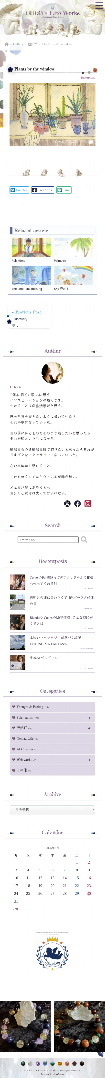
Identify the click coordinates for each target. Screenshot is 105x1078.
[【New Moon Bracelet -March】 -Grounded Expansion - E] (25, 1026)
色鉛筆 (33, 44)
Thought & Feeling (33, 706)
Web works (27, 759)
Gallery (18, 44)
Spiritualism (28, 717)
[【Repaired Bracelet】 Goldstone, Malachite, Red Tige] (79, 1026)
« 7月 (15, 909)
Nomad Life (27, 738)
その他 (24, 770)
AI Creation (27, 749)
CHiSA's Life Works (53, 13)
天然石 (24, 727)
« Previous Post (26, 315)
